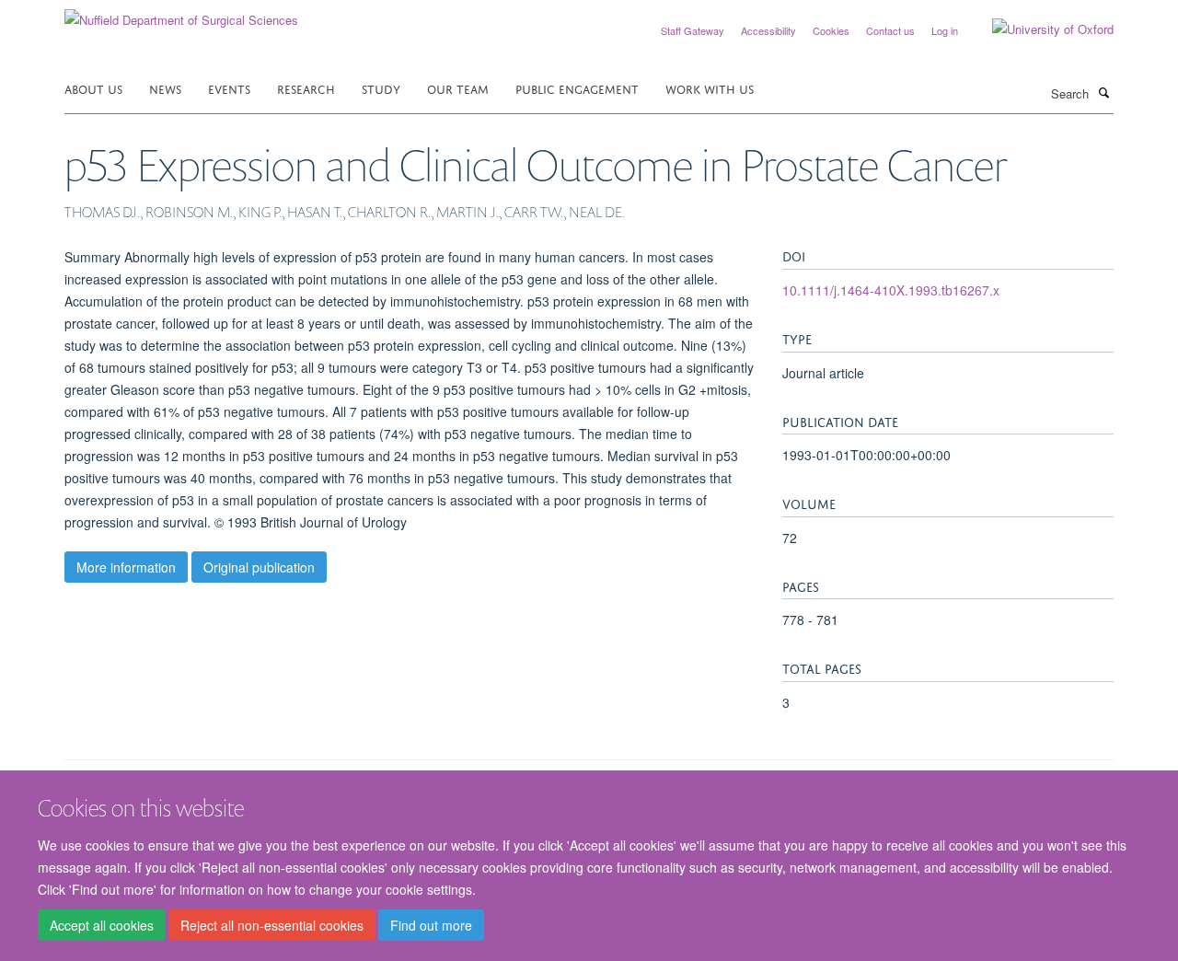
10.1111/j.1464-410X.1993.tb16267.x (890, 290)
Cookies (831, 30)
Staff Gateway (692, 30)
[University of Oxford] (1039, 29)
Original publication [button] (259, 567)
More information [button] (126, 567)
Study (381, 88)
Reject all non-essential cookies (272, 925)
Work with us (709, 88)
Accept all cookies (102, 925)
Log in (944, 30)
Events (229, 88)
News (165, 88)
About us (93, 88)
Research (306, 88)
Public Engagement (577, 88)
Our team (458, 88)
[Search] (1103, 92)
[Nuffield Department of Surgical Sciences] (181, 13)
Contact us (890, 30)
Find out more (431, 925)
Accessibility (768, 30)
